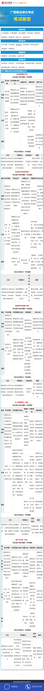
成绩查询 (4, 56)
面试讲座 (39, 63)
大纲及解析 (13, 33)
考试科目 (4, 37)
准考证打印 (26, 37)
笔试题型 (19, 44)
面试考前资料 (5, 67)
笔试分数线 (12, 56)
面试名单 (21, 67)
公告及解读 (5, 33)
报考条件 (37, 33)
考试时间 (11, 37)
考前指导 (4, 49)
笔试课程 (26, 44)
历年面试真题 (20, 63)
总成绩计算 (20, 56)
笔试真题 (11, 44)
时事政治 (11, 49)
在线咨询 (14, 686)
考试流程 (30, 33)
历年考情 (4, 44)
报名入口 (19, 37)
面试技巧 (11, 63)
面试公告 (14, 67)
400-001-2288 (37, 686)
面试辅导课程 (30, 63)
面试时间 (4, 63)
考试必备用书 (34, 44)
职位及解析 (22, 33)
